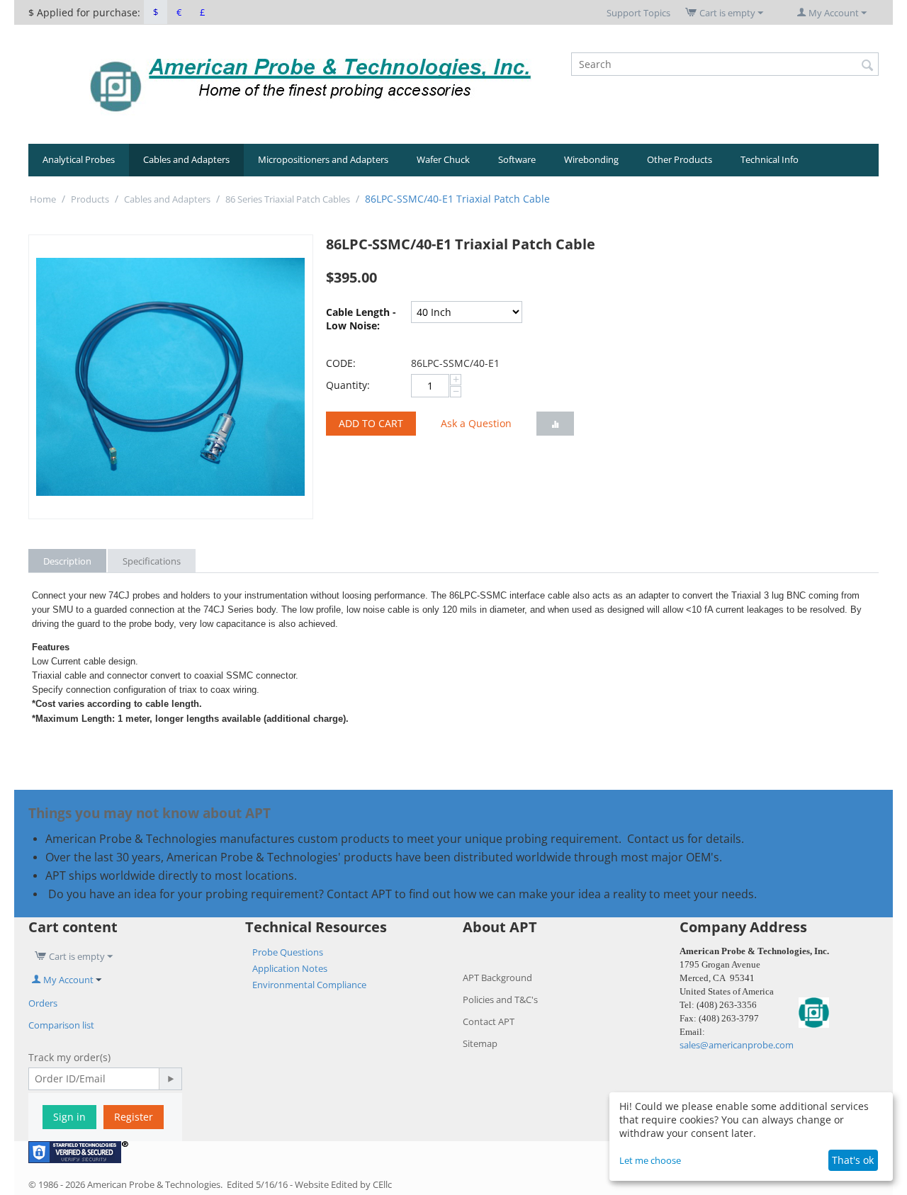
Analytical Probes (79, 159)
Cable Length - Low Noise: (361, 318)
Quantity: (348, 385)
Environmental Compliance (309, 984)
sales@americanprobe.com (737, 1044)
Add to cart (371, 423)
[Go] (170, 1078)
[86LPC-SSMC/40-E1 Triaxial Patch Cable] (170, 377)
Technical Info (769, 159)
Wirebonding (591, 159)
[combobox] (725, 64)
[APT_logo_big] (311, 83)
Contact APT (488, 1021)
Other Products (679, 159)
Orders (42, 1003)
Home (43, 199)
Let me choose (650, 1160)
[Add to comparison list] (555, 424)
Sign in (69, 1116)
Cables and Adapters (186, 159)
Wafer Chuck (443, 159)
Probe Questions (287, 952)
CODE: (341, 363)
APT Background (497, 977)
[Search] (868, 65)
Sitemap (480, 1043)
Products (90, 199)
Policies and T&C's (500, 999)
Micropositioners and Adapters (323, 159)
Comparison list (61, 1025)
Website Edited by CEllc (343, 1184)
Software (517, 159)
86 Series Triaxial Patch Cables (287, 199)
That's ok (853, 1160)
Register (133, 1116)
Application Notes (289, 968)
